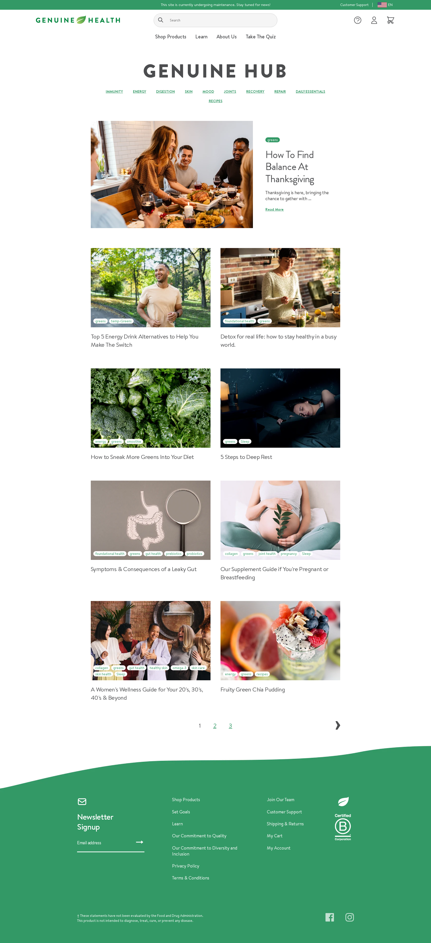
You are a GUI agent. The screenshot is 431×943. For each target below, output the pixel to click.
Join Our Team (280, 800)
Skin (189, 91)
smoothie (134, 441)
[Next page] (337, 725)
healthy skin (158, 667)
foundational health (239, 321)
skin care (198, 667)
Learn (177, 824)
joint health (267, 553)
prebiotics (174, 553)
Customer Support (354, 4)
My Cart (275, 836)
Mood (208, 91)
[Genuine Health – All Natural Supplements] (78, 19)
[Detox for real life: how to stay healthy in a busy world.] (280, 298)
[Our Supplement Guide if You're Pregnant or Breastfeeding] (280, 531)
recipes (262, 674)
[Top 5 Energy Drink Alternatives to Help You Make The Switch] (151, 298)
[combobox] (215, 20)
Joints (230, 91)
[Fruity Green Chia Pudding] (280, 651)
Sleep (245, 441)
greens (272, 139)
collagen (231, 553)
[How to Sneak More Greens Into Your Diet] (151, 414)
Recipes (215, 100)
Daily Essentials (310, 91)
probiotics (194, 553)
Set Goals (181, 812)
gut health (153, 553)
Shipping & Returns (285, 824)
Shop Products (186, 800)
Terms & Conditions (190, 878)
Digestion (165, 91)
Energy (139, 91)
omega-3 (179, 667)
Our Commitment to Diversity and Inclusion (204, 851)
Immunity (114, 91)
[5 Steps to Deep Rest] (280, 414)
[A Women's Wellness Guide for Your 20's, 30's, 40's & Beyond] (151, 651)
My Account (279, 848)
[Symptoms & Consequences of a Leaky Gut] (151, 531)
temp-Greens (121, 321)
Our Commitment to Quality (199, 836)
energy (100, 441)
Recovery (255, 91)
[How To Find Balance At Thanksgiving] (172, 174)
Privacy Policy (185, 866)
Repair (280, 91)
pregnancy (289, 553)
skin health (103, 674)
